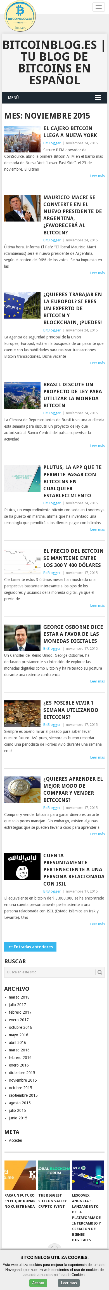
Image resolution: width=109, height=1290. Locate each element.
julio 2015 (17, 1110)
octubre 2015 (20, 1088)
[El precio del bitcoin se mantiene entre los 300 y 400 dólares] (22, 562)
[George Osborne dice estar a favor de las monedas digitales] (22, 638)
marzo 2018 (19, 997)
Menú (13, 97)
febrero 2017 (20, 1012)
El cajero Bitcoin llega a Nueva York (70, 131)
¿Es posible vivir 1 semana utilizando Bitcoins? (70, 710)
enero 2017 (19, 1020)
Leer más (97, 176)
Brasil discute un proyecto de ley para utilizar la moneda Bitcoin (72, 395)
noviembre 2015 (23, 1080)
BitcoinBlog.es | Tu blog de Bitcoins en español (54, 62)
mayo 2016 (18, 1035)
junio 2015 (18, 1118)
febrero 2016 (20, 1057)
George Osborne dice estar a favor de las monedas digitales (73, 634)
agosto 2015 (20, 1103)
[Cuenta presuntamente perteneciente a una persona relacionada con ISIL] (22, 866)
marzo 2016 (19, 1050)
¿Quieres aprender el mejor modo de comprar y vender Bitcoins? (73, 789)
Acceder (15, 1140)
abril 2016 (17, 1042)
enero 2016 (19, 1065)
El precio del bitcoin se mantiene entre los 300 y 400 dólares (73, 558)
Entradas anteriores (33, 947)
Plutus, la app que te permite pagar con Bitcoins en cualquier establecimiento (72, 481)
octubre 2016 (20, 1027)
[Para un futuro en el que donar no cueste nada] (20, 1175)
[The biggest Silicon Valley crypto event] (54, 1175)
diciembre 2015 (22, 1072)
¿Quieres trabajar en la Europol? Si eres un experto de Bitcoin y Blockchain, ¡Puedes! (72, 308)
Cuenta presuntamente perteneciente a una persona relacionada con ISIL (74, 870)
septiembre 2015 (23, 1095)
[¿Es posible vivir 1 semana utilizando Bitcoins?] (22, 713)
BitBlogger (52, 143)
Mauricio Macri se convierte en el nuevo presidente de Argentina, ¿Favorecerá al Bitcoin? (72, 215)
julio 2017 (17, 1004)
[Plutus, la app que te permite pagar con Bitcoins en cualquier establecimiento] (22, 478)
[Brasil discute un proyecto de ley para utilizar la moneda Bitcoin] (22, 395)
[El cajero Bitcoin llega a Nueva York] (22, 139)
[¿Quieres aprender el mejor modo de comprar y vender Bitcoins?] (22, 789)
